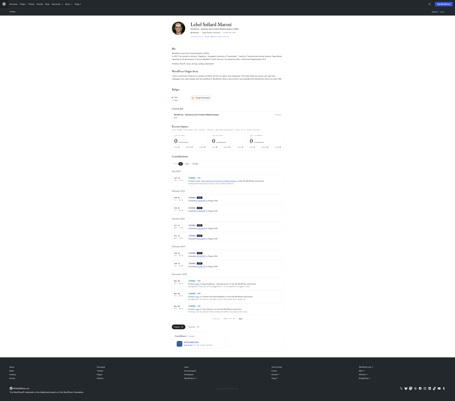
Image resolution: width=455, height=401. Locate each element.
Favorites (193, 327)
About (11, 367)
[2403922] (201, 239)
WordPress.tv (190, 378)
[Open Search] (429, 4)
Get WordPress (443, 4)
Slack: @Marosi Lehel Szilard (217, 36)
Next (240, 319)
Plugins (178, 327)
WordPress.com (366, 367)
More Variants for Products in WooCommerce (218, 181)
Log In (442, 12)
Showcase (101, 367)
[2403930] (201, 228)
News (11, 371)
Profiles (12, 12)
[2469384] (201, 201)
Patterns (100, 378)
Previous (216, 319)
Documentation (190, 371)
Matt (362, 371)
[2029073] (201, 266)
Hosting (12, 374)
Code (187, 164)
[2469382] (201, 211)
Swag (275, 378)
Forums (195, 164)
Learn (186, 367)
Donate (275, 374)
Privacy (12, 378)
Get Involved (277, 367)
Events (274, 371)
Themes (100, 371)
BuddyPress (365, 378)
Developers (188, 374)
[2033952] (201, 256)
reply (198, 284)
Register (435, 12)
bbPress (363, 374)
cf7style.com (196, 36)
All (181, 164)
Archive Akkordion (191, 342)
